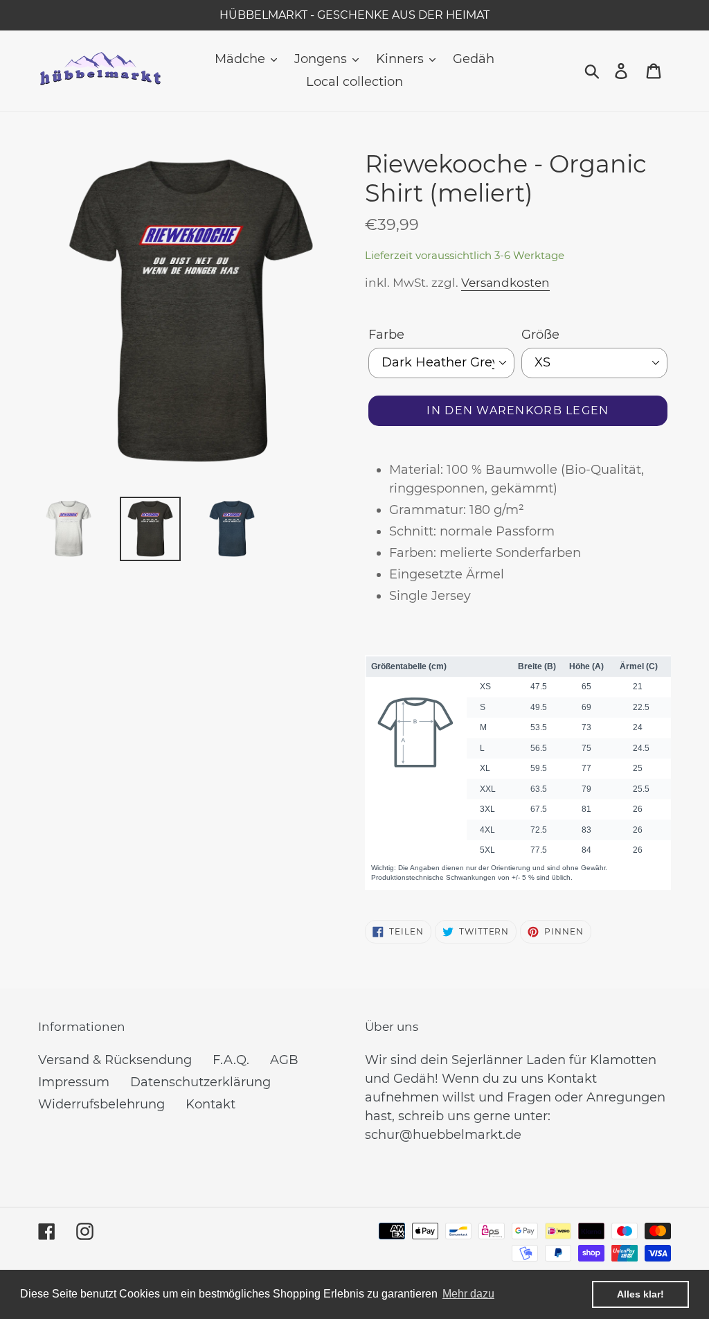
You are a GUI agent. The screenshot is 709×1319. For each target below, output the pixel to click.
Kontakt (210, 1104)
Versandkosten (505, 283)
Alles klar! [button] (640, 1294)
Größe (540, 334)
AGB (284, 1060)
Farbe (386, 334)
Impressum (73, 1082)
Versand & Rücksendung (115, 1060)
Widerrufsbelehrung (101, 1104)
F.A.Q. (231, 1060)
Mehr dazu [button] (468, 1294)
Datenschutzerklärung (200, 1082)
